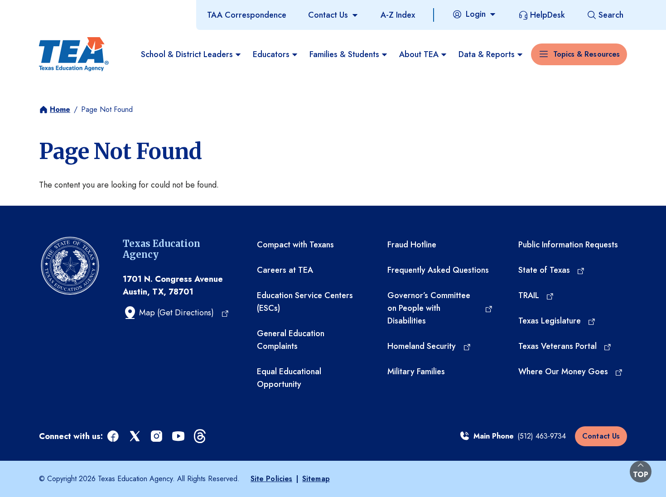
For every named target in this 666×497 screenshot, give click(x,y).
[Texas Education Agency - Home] (74, 54)
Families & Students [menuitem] (344, 54)
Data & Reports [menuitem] (486, 54)
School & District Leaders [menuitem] (187, 54)
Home (60, 109)
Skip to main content (37, 8)
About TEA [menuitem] (419, 54)
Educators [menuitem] (271, 54)
